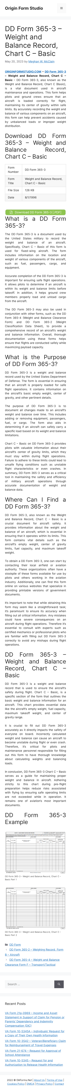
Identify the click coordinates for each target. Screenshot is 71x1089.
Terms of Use (55, 1080)
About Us (39, 1080)
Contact (59, 1083)
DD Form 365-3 (55, 71)
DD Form (15, 944)
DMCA (30, 1083)
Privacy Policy (44, 1083)
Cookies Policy (16, 1083)
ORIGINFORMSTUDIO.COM (23, 71)
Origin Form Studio (24, 8)
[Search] (59, 984)
